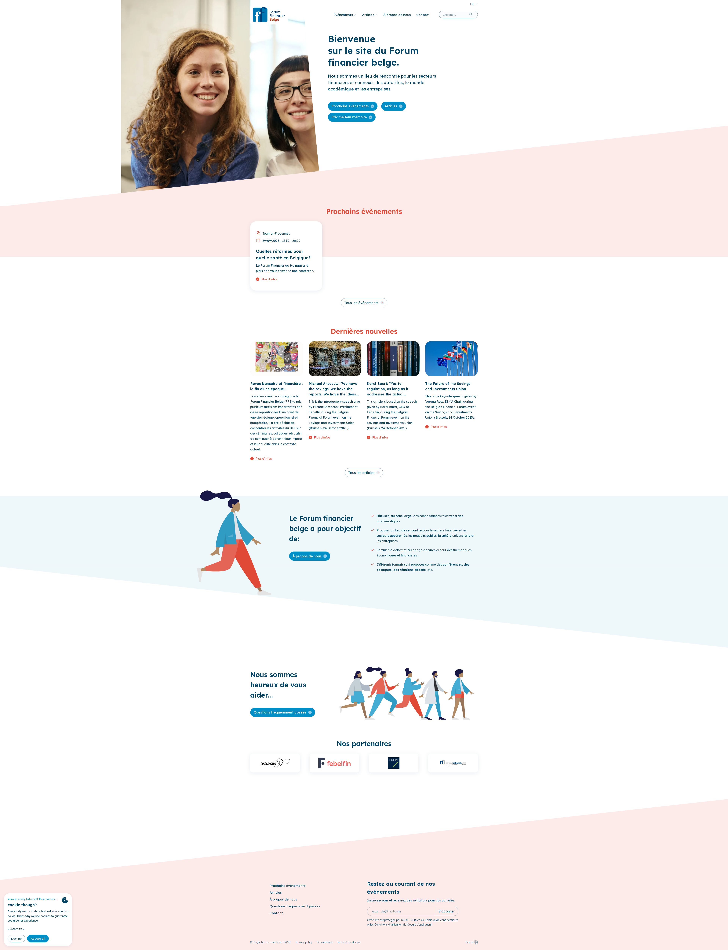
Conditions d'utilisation (388, 924)
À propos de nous (397, 15)
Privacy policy (304, 942)
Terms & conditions (348, 942)
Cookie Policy (325, 942)
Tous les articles (361, 473)
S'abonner (446, 911)
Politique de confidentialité (441, 920)
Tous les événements (361, 303)
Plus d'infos (269, 279)
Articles (368, 15)
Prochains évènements (350, 106)
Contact (423, 15)
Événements (343, 15)
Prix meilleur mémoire (349, 117)
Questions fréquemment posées (280, 712)
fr (472, 4)
